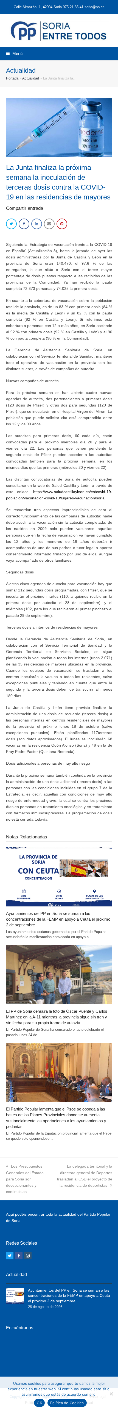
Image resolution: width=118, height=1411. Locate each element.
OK (39, 1403)
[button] (14, 53)
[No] (111, 1394)
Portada (12, 78)
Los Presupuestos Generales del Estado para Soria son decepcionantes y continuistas (25, 1179)
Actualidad (30, 78)
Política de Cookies (67, 1403)
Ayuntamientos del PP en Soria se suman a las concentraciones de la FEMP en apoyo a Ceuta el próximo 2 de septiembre (58, 919)
